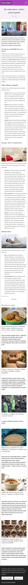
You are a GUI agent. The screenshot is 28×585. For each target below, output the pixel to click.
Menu (25, 2)
